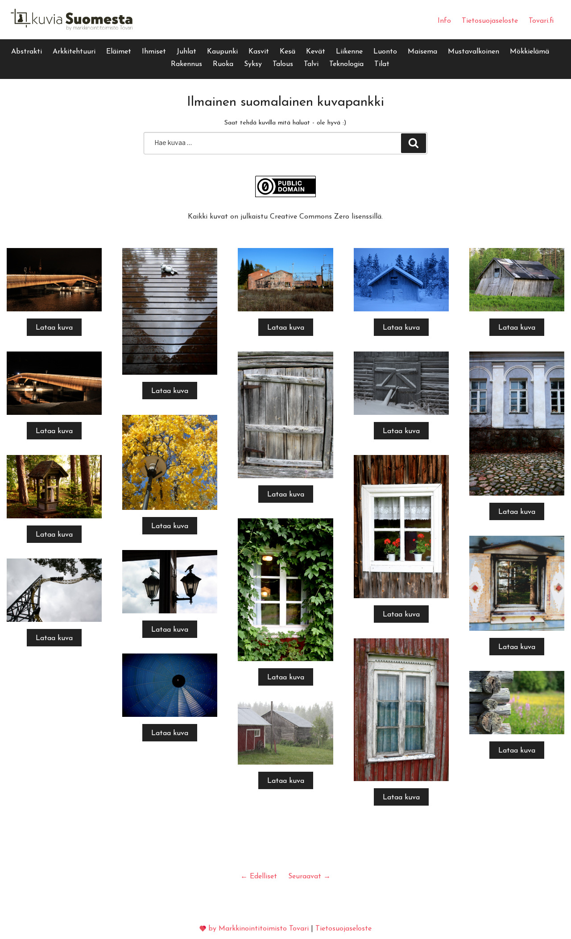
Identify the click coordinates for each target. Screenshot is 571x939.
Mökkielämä (529, 51)
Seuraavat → (309, 876)
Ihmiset (154, 51)
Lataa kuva (54, 327)
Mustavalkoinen (473, 51)
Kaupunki (222, 51)
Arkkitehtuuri (74, 51)
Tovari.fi (541, 21)
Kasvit (258, 51)
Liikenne (349, 51)
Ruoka (223, 64)
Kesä (287, 51)
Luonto (385, 51)
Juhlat (186, 51)
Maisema (422, 51)
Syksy (253, 64)
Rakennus (186, 64)
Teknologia (346, 64)
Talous (283, 64)
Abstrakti (26, 51)
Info (444, 21)
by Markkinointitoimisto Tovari (258, 928)
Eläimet (118, 51)
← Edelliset (258, 876)
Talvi (311, 64)
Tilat (381, 64)
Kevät (315, 51)
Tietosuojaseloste (490, 21)
